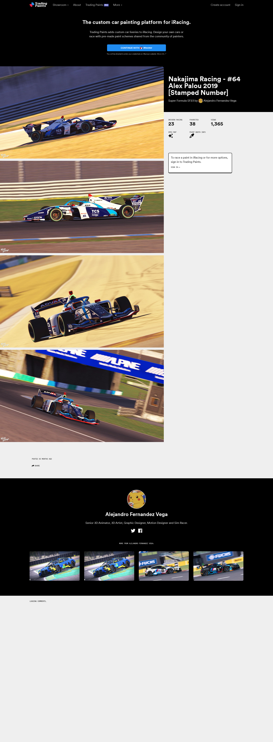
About (77, 5)
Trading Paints (96, 5)
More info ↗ (161, 54)
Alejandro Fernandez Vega (141, 543)
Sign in (239, 5)
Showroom (60, 5)
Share (37, 466)
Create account (220, 5)
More (117, 5)
